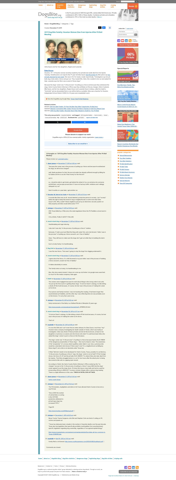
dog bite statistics (71, 6)
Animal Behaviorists (126, 155)
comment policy (63, 159)
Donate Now (78, 130)
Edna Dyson (48, 71)
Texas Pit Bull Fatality (50, 117)
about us (50, 5)
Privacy (62, 466)
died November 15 (91, 75)
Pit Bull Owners (124, 169)
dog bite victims (103, 6)
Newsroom (41, 466)
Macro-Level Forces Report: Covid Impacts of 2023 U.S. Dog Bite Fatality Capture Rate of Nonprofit (127, 106)
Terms (56, 466)
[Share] (103, 27)
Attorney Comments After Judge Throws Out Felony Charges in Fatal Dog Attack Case (77, 109)
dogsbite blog (60, 6)
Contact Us (49, 466)
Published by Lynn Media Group (70, 475)
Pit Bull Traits (124, 167)
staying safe (113, 6)
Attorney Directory (71, 466)
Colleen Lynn (63, 117)
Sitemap (136, 475)
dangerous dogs (82, 6)
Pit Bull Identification (126, 164)
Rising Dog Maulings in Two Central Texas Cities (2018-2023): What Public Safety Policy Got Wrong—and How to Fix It (127, 125)
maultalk (51, 325)
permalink (81, 117)
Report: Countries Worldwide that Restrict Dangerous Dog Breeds (127, 145)
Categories (65, 24)
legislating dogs (93, 6)
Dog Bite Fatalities (66, 115)
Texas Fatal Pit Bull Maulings (79, 99)
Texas (105, 115)
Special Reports (125, 180)
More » (100, 17)
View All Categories (126, 183)
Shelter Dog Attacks (126, 178)
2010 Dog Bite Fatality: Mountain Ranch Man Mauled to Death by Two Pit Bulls (74, 111)
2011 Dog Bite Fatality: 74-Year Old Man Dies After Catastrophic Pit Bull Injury (74, 106)
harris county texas (54, 379)
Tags (72, 24)
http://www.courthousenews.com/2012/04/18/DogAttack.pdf (84, 441)
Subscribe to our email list (128, 471)
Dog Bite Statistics (125, 161)
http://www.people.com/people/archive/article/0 (64, 307)
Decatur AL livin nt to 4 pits (57, 194)
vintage (50, 208)
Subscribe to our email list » (78, 144)
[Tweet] (99, 27)
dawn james (52, 163)
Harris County (98, 115)
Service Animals (125, 175)
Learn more (130, 28)
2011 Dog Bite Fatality (86, 115)
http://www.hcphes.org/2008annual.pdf (61, 411)
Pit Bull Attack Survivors (127, 172)
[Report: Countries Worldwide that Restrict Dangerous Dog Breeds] (127, 136)
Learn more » (99, 137)
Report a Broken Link (92, 117)
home (41, 5)
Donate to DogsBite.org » (128, 45)
